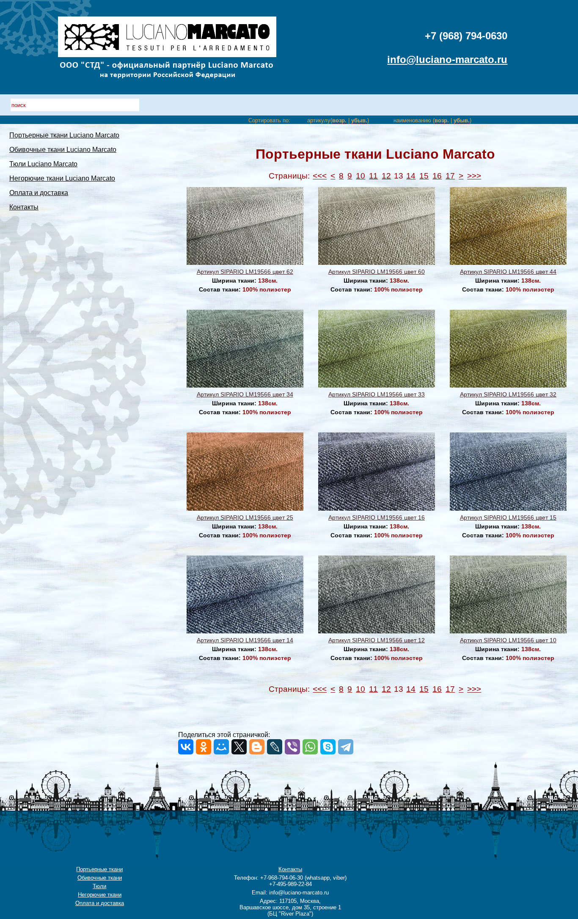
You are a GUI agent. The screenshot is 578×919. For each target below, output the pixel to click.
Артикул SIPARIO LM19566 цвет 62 (245, 271)
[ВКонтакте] (185, 746)
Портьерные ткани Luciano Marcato (64, 135)
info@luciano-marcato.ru (447, 59)
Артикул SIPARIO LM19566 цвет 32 (508, 394)
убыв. (359, 120)
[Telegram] (345, 746)
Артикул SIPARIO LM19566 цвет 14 (245, 640)
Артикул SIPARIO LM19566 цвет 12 (376, 640)
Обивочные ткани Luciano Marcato (62, 149)
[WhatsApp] (310, 746)
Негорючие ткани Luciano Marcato (62, 178)
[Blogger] (256, 746)
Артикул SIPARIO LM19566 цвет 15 (508, 517)
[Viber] (292, 746)
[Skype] (328, 746)
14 (411, 175)
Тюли (99, 886)
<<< (320, 175)
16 (437, 175)
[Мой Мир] (221, 746)
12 (386, 175)
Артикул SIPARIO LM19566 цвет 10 (508, 640)
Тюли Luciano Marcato (43, 164)
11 (373, 175)
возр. (339, 120)
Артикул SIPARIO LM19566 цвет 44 (508, 271)
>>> (474, 175)
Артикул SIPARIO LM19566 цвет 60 (376, 271)
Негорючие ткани (99, 894)
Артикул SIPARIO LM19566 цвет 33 (376, 394)
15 (424, 175)
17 (450, 175)
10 (360, 175)
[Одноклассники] (203, 746)
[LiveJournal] (274, 746)
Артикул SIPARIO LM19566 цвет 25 (245, 517)
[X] (239, 746)
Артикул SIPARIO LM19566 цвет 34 (245, 394)
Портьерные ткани (99, 869)
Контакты (24, 207)
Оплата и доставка (38, 192)
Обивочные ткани (99, 878)
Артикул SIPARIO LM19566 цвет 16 (376, 517)
